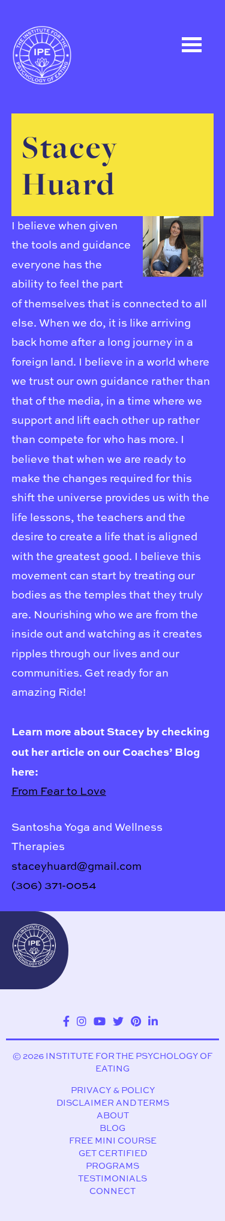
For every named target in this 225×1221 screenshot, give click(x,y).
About (113, 1115)
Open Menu (192, 44)
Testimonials (112, 1178)
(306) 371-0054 (53, 885)
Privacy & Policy (113, 1090)
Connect (112, 1190)
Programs (112, 1165)
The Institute (61, 226)
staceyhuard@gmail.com (76, 865)
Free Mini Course (113, 1140)
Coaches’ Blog (65, 172)
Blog (112, 1127)
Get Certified (113, 1153)
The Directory (63, 118)
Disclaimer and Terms (112, 1102)
